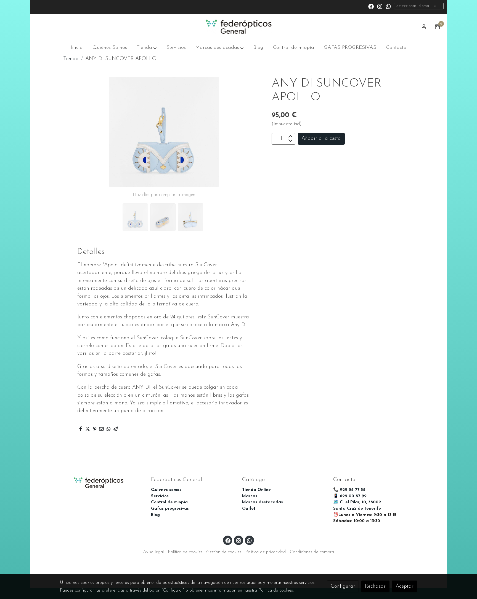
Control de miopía (169, 502)
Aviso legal (153, 552)
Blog (155, 515)
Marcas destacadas (262, 502)
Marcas (249, 496)
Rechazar (375, 586)
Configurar (343, 586)
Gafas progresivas (170, 509)
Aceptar (405, 586)
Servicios (160, 496)
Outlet (249, 509)
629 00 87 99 (353, 496)
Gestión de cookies (223, 552)
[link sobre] (102, 482)
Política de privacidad (265, 552)
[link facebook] (371, 6)
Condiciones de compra (312, 552)
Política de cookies (185, 552)
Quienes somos (166, 490)
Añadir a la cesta (321, 138)
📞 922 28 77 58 (349, 490)
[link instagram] (379, 6)
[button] (146, 47)
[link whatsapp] (388, 6)
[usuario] (424, 26)
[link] (238, 26)
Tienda (71, 58)
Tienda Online (256, 490)
